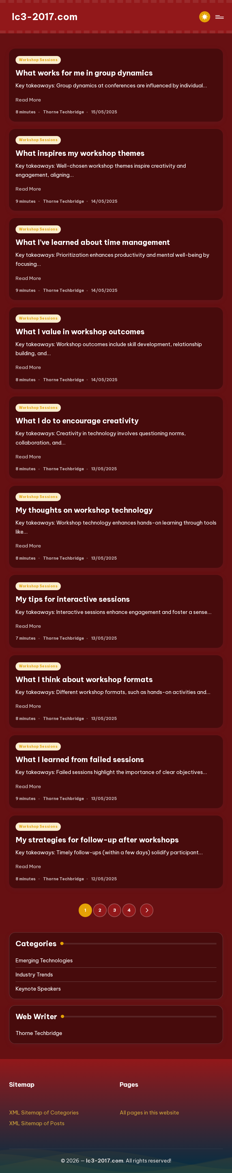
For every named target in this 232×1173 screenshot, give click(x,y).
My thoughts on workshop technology (84, 510)
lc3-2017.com (45, 17)
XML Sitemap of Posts (37, 1123)
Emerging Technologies (44, 960)
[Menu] (219, 17)
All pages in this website (149, 1112)
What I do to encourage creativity (77, 420)
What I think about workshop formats (84, 679)
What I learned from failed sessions (80, 759)
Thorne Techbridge (39, 1033)
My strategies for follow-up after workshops (97, 839)
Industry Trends (34, 974)
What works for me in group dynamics (84, 72)
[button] (147, 910)
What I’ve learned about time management (93, 242)
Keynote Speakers (38, 989)
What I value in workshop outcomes (80, 331)
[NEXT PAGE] (147, 910)
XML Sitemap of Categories (44, 1112)
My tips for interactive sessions (73, 599)
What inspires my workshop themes (80, 153)
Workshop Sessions (38, 60)
